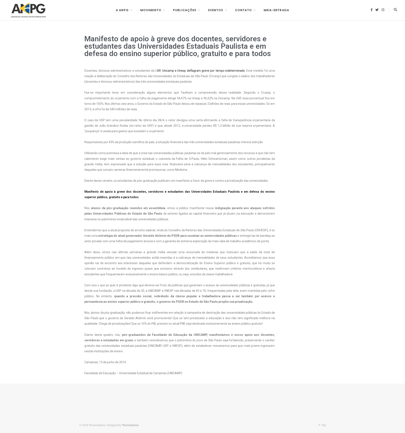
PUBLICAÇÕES (184, 10)
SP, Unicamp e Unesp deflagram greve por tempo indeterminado (201, 70)
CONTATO (243, 10)
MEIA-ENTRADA (276, 10)
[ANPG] (28, 10)
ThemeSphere (130, 425)
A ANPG (122, 10)
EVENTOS (215, 10)
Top (323, 425)
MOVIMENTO (150, 10)
